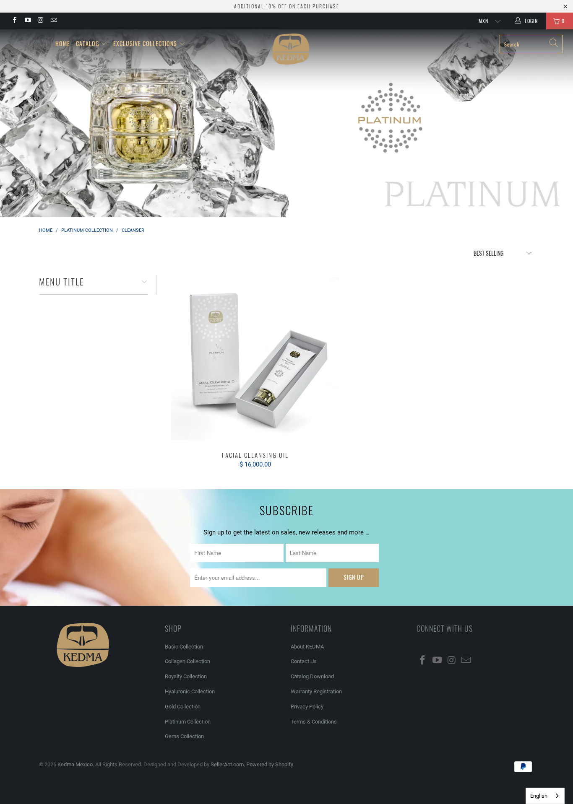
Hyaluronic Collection (190, 691)
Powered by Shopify (269, 764)
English (538, 796)
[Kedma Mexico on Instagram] (40, 21)
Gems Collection (184, 736)
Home (62, 43)
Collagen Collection (187, 661)
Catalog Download (312, 676)
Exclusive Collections (145, 43)
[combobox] (545, 796)
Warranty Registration (316, 691)
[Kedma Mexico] (291, 49)
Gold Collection (183, 706)
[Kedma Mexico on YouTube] (27, 21)
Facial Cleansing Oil (255, 359)
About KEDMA (307, 646)
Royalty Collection (186, 676)
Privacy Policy (307, 706)
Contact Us (304, 661)
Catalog (87, 43)
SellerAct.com (227, 764)
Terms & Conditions (314, 721)
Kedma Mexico (75, 764)
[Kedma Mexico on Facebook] (14, 21)
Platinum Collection (188, 721)
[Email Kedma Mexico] (53, 21)
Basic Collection (184, 646)
